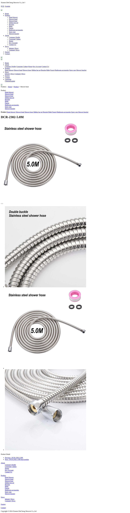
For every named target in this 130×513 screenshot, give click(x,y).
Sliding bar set (13, 23)
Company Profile (14, 37)
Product (7, 15)
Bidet (10, 26)
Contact (7, 54)
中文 (2, 6)
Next (17, 459)
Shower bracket (14, 34)
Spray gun (12, 32)
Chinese (7, 81)
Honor (11, 41)
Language (8, 79)
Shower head (13, 19)
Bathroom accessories (16, 30)
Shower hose (13, 21)
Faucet (11, 28)
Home (7, 14)
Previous (14, 458)
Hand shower (13, 17)
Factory (7, 52)
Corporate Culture (15, 39)
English (7, 6)
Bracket (11, 24)
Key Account (13, 43)
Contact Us (12, 45)
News (7, 46)
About (7, 35)
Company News (14, 50)
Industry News (13, 48)
